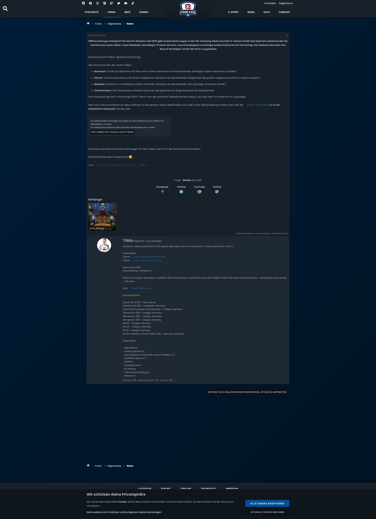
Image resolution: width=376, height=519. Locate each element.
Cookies (122, 501)
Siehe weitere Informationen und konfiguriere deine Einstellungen (124, 512)
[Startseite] (88, 23)
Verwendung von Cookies (142, 127)
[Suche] (5, 8)
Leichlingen (156, 241)
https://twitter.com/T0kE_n (148, 260)
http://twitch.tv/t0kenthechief (149, 256)
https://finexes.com (141, 288)
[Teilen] (287, 35)
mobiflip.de (142, 165)
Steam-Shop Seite (257, 105)
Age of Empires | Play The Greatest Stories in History (115, 165)
